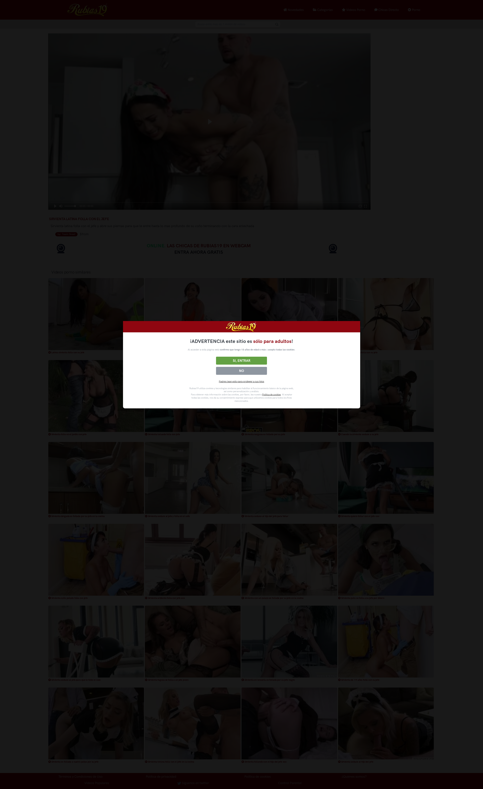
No (241, 371)
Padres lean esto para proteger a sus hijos (241, 381)
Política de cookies (271, 394)
